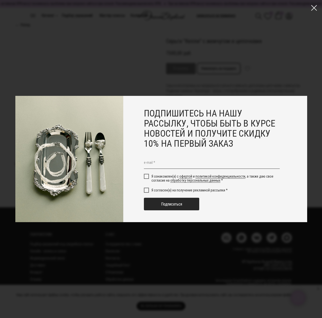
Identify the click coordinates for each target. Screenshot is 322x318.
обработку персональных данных (195, 180)
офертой (185, 176)
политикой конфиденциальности (220, 176)
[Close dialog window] (314, 8)
